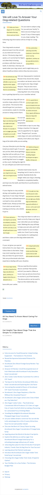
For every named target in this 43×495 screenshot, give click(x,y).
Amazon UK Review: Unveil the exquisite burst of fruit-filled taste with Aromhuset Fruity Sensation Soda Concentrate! (21, 371)
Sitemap (7, 477)
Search (7, 472)
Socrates (25, 489)
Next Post (33, 325)
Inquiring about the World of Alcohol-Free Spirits (21, 434)
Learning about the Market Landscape (18, 450)
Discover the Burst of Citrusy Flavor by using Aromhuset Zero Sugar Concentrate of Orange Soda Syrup (22, 429)
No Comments (7, 321)
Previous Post (10, 311)
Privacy (7, 474)
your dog (9, 298)
